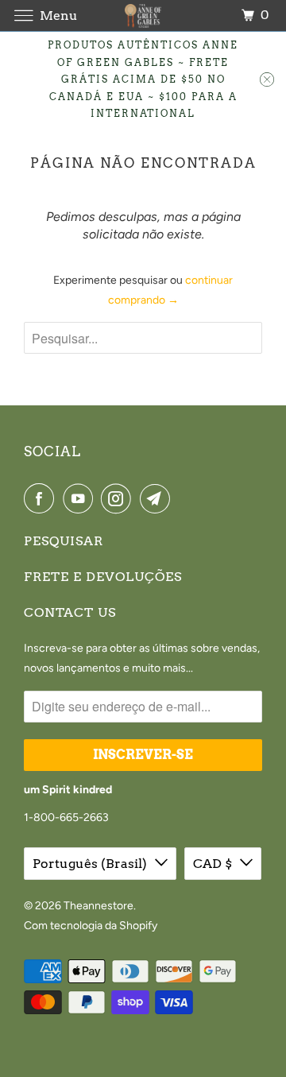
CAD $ (212, 863)
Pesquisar (63, 540)
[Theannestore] (143, 15)
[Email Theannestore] (158, 498)
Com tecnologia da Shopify (90, 925)
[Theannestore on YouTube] (81, 498)
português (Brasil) (90, 863)
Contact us (70, 612)
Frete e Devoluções (103, 576)
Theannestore (98, 905)
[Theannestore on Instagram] (119, 498)
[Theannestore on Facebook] (42, 498)
